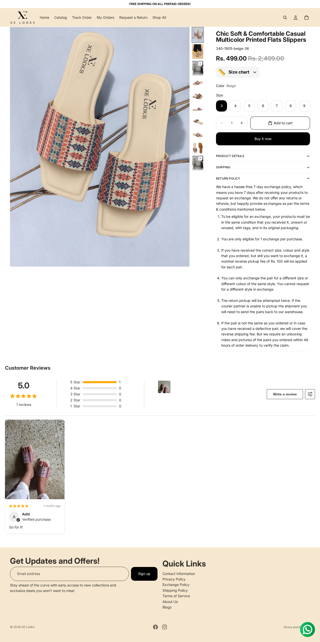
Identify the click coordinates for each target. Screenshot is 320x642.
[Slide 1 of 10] (197, 35)
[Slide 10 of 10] (197, 163)
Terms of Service (176, 596)
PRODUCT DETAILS (230, 156)
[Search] (285, 17)
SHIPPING (223, 167)
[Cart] (306, 17)
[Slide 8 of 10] (197, 135)
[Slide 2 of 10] (197, 51)
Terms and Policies (296, 627)
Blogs (167, 607)
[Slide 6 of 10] (197, 109)
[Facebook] (155, 627)
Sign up (144, 573)
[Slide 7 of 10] (197, 122)
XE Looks (28, 627)
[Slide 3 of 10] (197, 68)
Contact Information (178, 573)
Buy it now (263, 139)
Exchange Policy (176, 584)
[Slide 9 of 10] (197, 148)
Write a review (285, 394)
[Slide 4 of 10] (197, 83)
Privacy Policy (174, 579)
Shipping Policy (175, 590)
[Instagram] (165, 627)
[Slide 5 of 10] (197, 96)
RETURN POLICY (228, 178)
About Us (170, 601)
